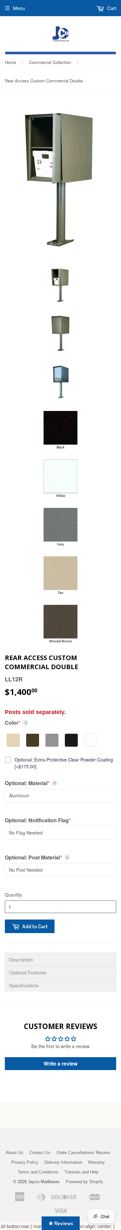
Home (10, 62)
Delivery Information (63, 1162)
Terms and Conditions (38, 1172)
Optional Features (27, 972)
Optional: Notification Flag (38, 820)
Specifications (24, 985)
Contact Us (39, 1152)
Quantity (13, 894)
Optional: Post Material (44, 857)
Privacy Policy (24, 1162)
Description (21, 959)
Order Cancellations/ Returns (83, 1152)
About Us (14, 1152)
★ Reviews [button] (60, 1223)
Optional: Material (39, 783)
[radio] (13, 740)
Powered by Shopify (84, 1181)
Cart (111, 8)
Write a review (60, 1063)
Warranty (96, 1162)
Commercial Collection (50, 62)
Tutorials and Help (81, 1172)
